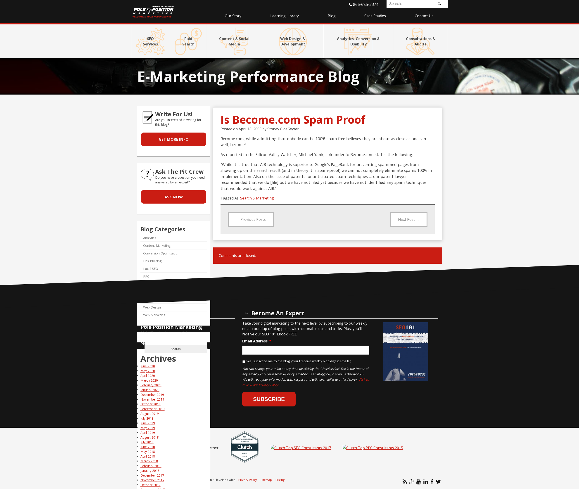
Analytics (149, 238)
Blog (332, 15)
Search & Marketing (257, 198)
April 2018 (147, 456)
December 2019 (152, 394)
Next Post (408, 219)
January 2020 (149, 390)
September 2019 (152, 409)
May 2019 (147, 428)
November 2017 (152, 480)
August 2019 (149, 413)
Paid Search (188, 41)
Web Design (152, 307)
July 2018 (147, 442)
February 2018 (150, 466)
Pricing (280, 480)
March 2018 (149, 461)
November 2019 (152, 399)
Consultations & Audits (420, 41)
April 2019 (147, 432)
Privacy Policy (247, 480)
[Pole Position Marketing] (170, 9)
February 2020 (150, 385)
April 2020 (147, 375)
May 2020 (147, 371)
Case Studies (375, 15)
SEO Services (150, 41)
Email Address (256, 341)
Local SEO (150, 269)
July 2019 (147, 418)
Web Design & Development (292, 41)
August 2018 (149, 437)
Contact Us (424, 15)
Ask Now (173, 196)
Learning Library (284, 15)
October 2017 (150, 485)
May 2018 (147, 451)
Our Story (233, 15)
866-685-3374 (365, 4)
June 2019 (147, 423)
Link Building (152, 261)
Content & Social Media (234, 41)
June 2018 (147, 447)
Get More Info (174, 139)
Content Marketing (157, 245)
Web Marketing (154, 315)
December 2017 (152, 475)
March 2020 (149, 380)
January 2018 (149, 470)
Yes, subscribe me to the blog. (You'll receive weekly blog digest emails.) (298, 361)
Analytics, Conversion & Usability (358, 41)
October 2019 (150, 404)
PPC (146, 276)
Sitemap (266, 480)
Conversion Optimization (161, 253)
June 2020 (147, 366)
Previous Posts (251, 219)
